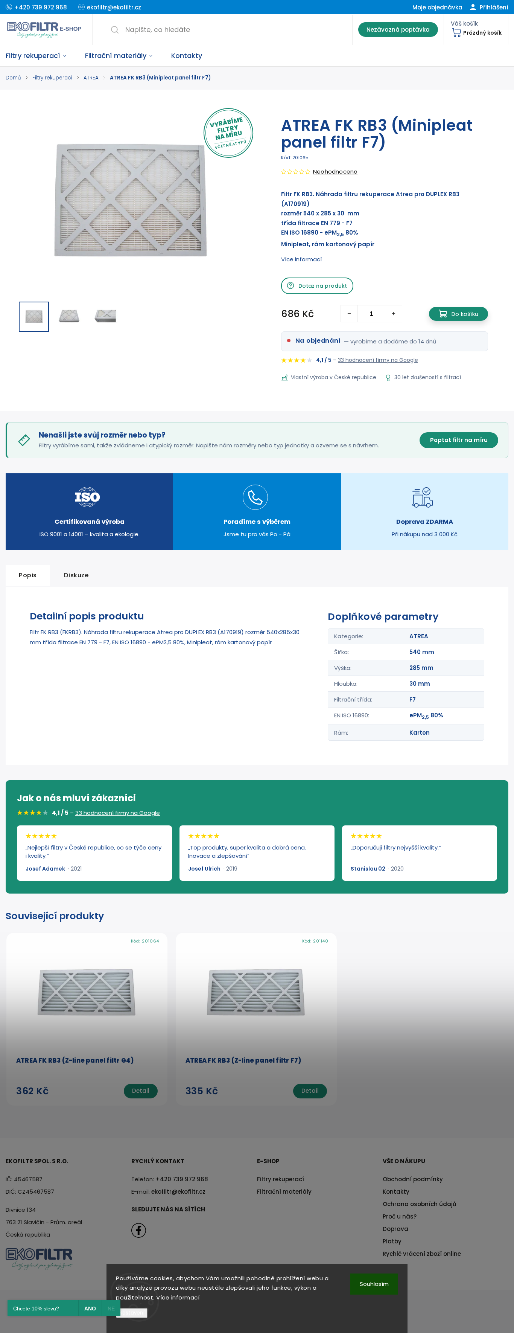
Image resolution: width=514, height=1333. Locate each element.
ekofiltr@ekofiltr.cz (178, 1192)
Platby (392, 1241)
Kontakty (396, 1192)
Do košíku (465, 314)
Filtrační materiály (284, 1192)
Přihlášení (493, 7)
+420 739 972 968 (181, 1179)
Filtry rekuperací (280, 1179)
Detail (140, 1091)
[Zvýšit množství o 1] (393, 313)
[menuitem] (41, 55)
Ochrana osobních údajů (419, 1204)
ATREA (418, 636)
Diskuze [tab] (76, 575)
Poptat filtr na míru (459, 440)
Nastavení (131, 1312)
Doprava (395, 1229)
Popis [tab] (28, 575)
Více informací (177, 1297)
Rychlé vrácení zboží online (422, 1254)
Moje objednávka (437, 7)
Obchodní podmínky (413, 1179)
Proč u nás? (400, 1216)
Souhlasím (374, 1284)
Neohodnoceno (335, 171)
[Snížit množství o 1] (349, 313)
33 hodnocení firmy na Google (378, 360)
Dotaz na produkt (322, 286)
